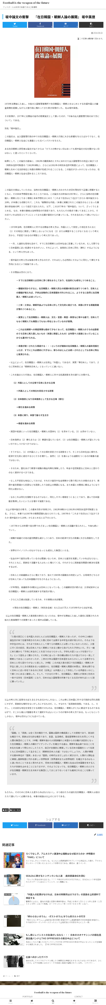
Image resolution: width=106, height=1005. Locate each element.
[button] (91, 25)
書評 (6, 810)
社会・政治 (16, 810)
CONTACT (78, 996)
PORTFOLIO (28, 996)
